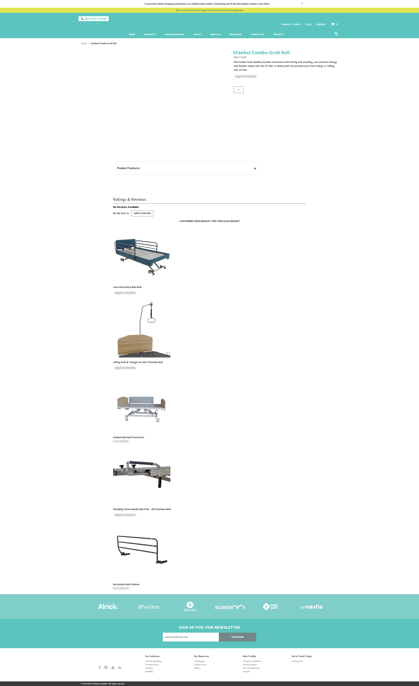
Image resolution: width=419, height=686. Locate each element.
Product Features (186, 168)
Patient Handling (153, 661)
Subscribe (237, 637)
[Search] (336, 34)
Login (308, 24)
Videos (197, 668)
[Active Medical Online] (111, 659)
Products (149, 34)
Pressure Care (152, 664)
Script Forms (200, 664)
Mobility (149, 671)
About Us (215, 34)
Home (132, 34)
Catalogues (199, 661)
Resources (236, 34)
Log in (238, 76)
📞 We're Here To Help (93, 18)
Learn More (264, 3)
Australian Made (174, 34)
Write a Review (142, 213)
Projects (278, 34)
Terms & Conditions (252, 661)
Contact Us (257, 34)
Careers (246, 671)
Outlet (197, 34)
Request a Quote (291, 24)
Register (321, 24)
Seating (149, 668)
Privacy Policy (250, 664)
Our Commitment (251, 668)
